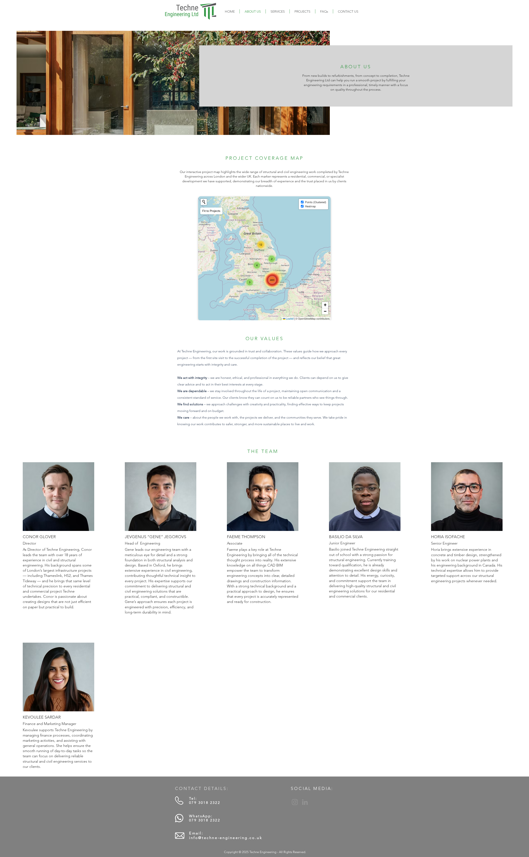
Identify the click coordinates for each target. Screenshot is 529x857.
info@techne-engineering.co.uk (225, 837)
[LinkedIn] (305, 802)
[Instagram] (295, 802)
